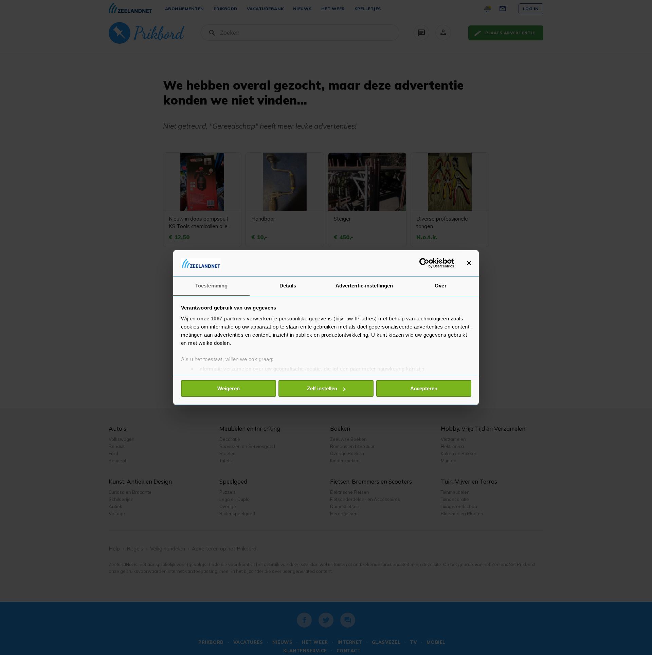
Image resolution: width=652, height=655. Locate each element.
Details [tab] (287, 285)
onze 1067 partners (221, 318)
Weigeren (228, 388)
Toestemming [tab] (211, 285)
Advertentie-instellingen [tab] (364, 285)
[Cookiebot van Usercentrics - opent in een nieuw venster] (424, 263)
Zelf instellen (322, 388)
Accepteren (423, 388)
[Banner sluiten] (469, 263)
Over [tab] (440, 285)
